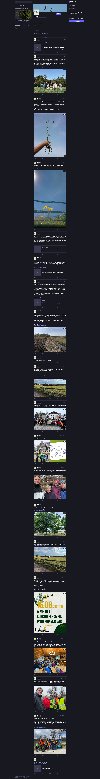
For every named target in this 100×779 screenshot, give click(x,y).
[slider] (50, 224)
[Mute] (37, 226)
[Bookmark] (58, 52)
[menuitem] (50, 199)
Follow (58, 13)
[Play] (35, 226)
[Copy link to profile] (63, 14)
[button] (50, 199)
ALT (64, 155)
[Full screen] (65, 226)
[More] (65, 52)
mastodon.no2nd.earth (42, 17)
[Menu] (65, 14)
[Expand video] (63, 226)
